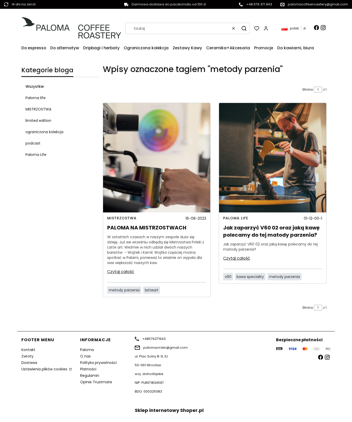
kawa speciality (250, 276)
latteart (151, 290)
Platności (88, 369)
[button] (244, 28)
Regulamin (89, 375)
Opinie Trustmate (96, 382)
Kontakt (28, 349)
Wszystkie (35, 86)
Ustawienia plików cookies (44, 369)
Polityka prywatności (98, 362)
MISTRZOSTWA (38, 109)
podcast (33, 143)
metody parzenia (124, 290)
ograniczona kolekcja (44, 131)
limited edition (38, 120)
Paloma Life (36, 154)
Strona (307, 89)
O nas (85, 356)
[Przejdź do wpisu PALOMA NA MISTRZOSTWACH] (156, 157)
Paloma (87, 349)
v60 (228, 276)
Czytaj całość (120, 272)
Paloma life (36, 97)
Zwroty (27, 356)
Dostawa (29, 362)
